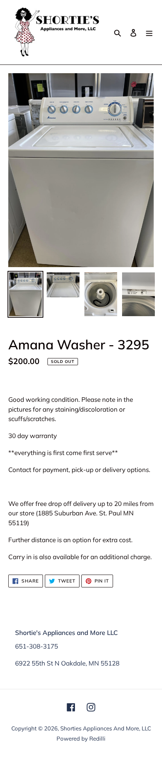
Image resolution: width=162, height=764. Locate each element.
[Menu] (149, 32)
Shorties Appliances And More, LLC (105, 728)
